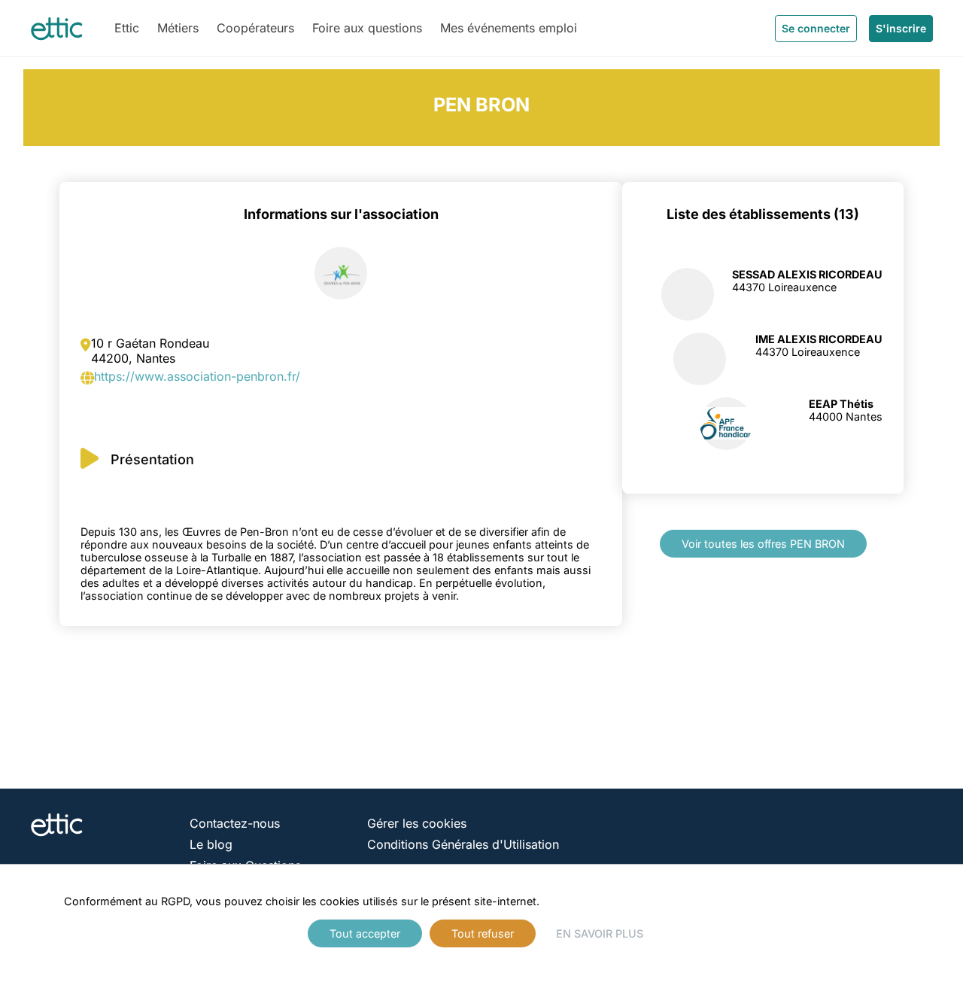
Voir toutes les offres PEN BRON (763, 543)
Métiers (178, 27)
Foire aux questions (367, 27)
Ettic (126, 27)
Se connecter (816, 28)
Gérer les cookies (416, 823)
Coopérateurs (255, 27)
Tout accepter (365, 933)
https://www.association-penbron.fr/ (197, 376)
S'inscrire (901, 28)
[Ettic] (57, 29)
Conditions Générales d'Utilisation (463, 844)
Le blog (211, 844)
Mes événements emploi (508, 27)
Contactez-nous (235, 823)
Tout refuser (482, 933)
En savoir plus (599, 933)
